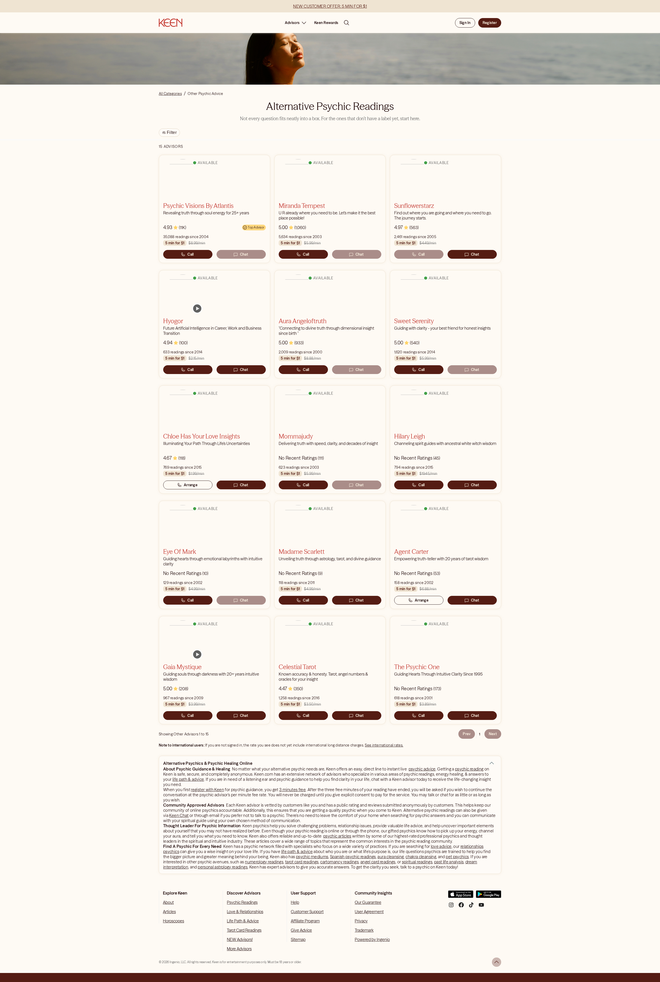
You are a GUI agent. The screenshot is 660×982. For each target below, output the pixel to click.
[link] (197, 308)
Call (190, 254)
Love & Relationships (245, 911)
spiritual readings (417, 861)
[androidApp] (488, 896)
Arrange (190, 485)
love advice (441, 846)
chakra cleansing (421, 856)
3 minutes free (292, 789)
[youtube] (481, 907)
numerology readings (264, 861)
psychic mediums (312, 856)
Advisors (292, 22)
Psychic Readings (242, 902)
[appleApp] (460, 896)
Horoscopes (173, 920)
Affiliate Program (305, 920)
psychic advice (422, 769)
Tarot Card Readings (244, 930)
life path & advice (188, 779)
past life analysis (449, 861)
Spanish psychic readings (353, 856)
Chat (244, 254)
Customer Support (307, 911)
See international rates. (384, 745)
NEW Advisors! (240, 939)
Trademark (364, 930)
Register (490, 22)
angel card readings (377, 861)
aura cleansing (390, 856)
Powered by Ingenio (372, 939)
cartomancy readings (339, 861)
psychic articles (337, 836)
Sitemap (298, 939)
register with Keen (207, 789)
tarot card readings (302, 861)
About (168, 902)
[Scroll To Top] (496, 962)
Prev (467, 734)
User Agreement (369, 911)
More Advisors (239, 948)
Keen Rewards (326, 22)
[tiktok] (471, 907)
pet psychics (457, 856)
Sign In (465, 22)
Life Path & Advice (243, 920)
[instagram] (451, 907)
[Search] (346, 23)
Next (493, 734)
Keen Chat (178, 815)
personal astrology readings (223, 867)
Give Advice (301, 930)
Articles (169, 911)
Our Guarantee (368, 902)
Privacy (361, 920)
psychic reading (469, 769)
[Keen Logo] (170, 23)
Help (295, 902)
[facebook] (461, 907)
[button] (491, 763)
